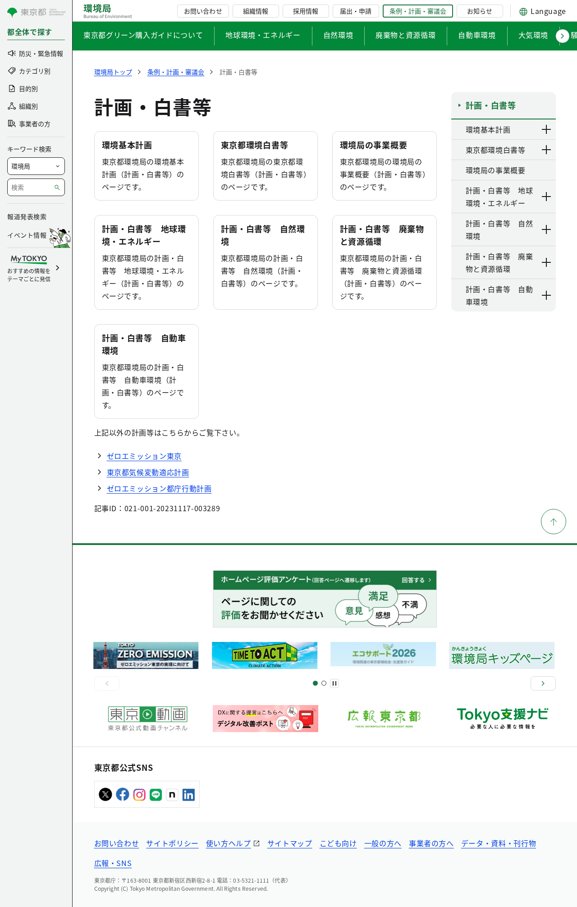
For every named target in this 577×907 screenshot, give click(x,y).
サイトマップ (289, 843)
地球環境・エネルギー (262, 34)
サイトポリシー (172, 843)
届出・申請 (355, 10)
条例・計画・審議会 (417, 10)
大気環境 (533, 34)
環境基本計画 (127, 145)
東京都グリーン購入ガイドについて (143, 34)
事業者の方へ (431, 843)
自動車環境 (476, 34)
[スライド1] (315, 683)
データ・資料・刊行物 (498, 843)
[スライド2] (323, 683)
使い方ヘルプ (228, 843)
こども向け (338, 843)
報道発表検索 (26, 216)
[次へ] (543, 683)
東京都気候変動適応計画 (148, 472)
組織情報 (255, 10)
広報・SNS (113, 862)
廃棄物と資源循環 (405, 34)
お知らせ (479, 10)
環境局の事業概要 (374, 145)
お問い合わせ (203, 10)
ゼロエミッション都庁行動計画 (159, 488)
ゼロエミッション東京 (144, 455)
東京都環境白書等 (254, 145)
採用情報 (305, 10)
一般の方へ (383, 843)
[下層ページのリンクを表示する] (546, 129)
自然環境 (338, 34)
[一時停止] (334, 683)
